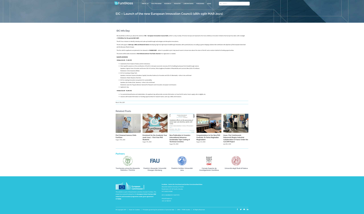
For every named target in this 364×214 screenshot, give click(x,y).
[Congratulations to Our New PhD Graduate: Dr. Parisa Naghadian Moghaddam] (208, 123)
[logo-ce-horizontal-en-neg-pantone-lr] (130, 182)
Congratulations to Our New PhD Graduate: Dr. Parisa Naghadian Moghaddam (208, 137)
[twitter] (241, 209)
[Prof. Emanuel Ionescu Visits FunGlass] (128, 123)
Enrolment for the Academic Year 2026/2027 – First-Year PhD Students (155, 137)
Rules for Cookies (134, 209)
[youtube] (244, 209)
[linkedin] (247, 209)
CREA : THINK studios (183, 209)
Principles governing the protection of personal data (158, 209)
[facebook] (237, 209)
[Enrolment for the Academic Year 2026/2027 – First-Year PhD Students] (155, 123)
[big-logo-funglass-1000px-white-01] (123, 2)
